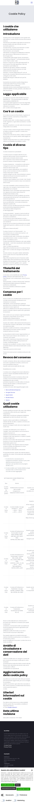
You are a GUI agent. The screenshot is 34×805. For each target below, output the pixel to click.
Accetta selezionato (8, 785)
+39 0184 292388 (8, 765)
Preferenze (23, 795)
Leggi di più (14, 781)
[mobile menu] (31, 2)
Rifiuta (17, 785)
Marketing (20, 800)
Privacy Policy (8, 747)
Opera (8, 400)
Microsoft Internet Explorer (13, 390)
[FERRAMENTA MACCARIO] (17, 2)
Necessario (10, 795)
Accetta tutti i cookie (23, 789)
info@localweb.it (12, 707)
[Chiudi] (32, 770)
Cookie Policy (8, 745)
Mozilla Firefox (10, 397)
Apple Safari (9, 395)
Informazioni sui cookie (8, 788)
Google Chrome (10, 392)
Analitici (8, 800)
